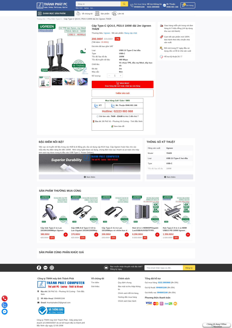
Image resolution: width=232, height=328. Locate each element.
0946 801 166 (172, 7)
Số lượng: (96, 76)
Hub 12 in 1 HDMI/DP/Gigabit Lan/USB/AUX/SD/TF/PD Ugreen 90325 (145, 230)
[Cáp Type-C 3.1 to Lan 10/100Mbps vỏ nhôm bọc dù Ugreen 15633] (116, 210)
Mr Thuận (170, 4)
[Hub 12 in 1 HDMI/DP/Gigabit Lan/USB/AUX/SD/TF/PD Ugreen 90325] (146, 210)
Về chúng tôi (87, 13)
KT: (100, 105)
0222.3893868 (153, 7)
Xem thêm (90, 177)
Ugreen (107, 33)
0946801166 (139, 7)
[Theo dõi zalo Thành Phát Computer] (45, 267)
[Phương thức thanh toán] (161, 303)
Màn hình (79, 8)
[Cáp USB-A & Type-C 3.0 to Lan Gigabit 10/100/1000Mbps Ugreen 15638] (85, 210)
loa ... (92, 8)
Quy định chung (124, 282)
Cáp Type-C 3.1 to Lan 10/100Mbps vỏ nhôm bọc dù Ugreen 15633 (115, 230)
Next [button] (85, 49)
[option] (63, 49)
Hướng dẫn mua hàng (127, 297)
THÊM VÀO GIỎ (123, 93)
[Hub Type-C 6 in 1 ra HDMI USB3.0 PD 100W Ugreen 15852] (177, 210)
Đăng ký (189, 268)
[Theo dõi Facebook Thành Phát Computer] (39, 267)
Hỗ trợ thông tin (154, 4)
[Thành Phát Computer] (53, 5)
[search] (124, 3)
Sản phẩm (105, 13)
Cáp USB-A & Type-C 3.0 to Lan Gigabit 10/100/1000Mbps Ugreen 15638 (84, 230)
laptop (86, 8)
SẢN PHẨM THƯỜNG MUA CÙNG (60, 190)
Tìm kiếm (95, 282)
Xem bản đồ (119, 126)
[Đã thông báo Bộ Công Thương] (50, 310)
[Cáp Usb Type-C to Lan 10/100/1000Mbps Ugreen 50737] (54, 210)
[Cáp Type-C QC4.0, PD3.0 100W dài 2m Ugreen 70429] (63, 49)
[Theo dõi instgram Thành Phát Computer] (52, 267)
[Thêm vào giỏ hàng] (66, 235)
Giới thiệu (95, 286)
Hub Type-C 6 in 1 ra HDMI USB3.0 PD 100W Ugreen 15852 (175, 230)
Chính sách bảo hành (127, 301)
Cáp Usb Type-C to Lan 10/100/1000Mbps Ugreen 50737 (52, 230)
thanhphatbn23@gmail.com (58, 302)
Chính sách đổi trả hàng (128, 293)
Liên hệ (121, 13)
